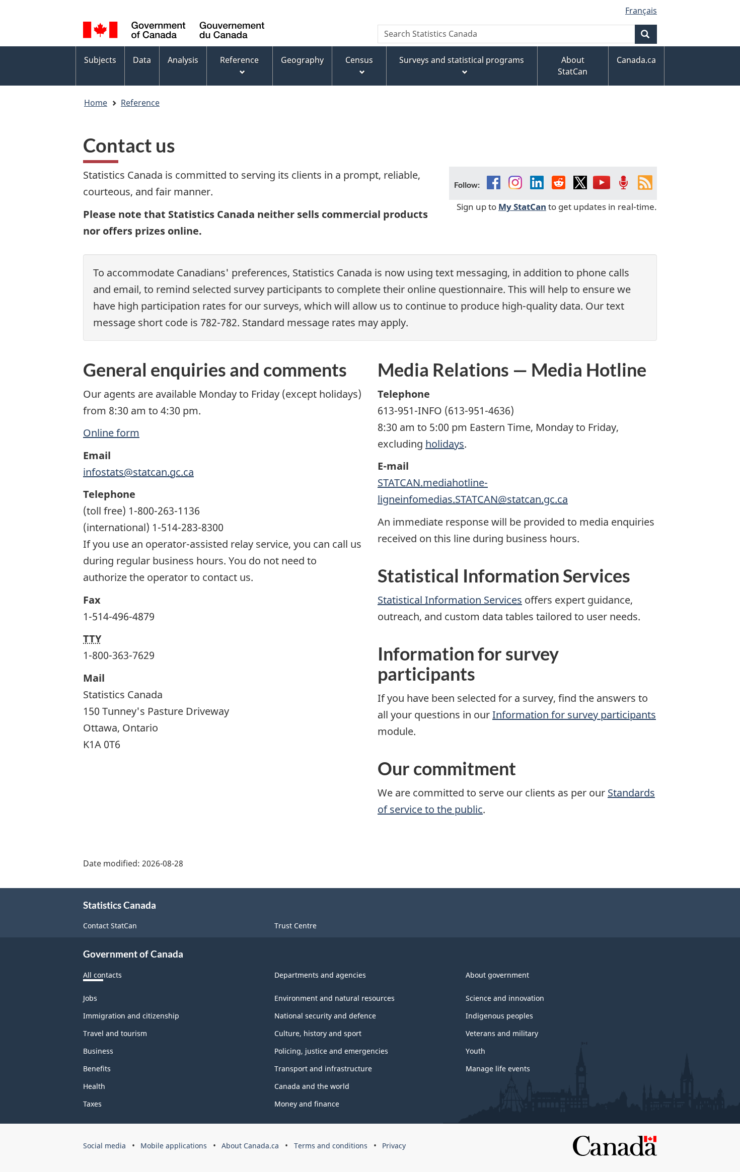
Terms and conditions (330, 1145)
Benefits (97, 1068)
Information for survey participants (574, 714)
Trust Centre (295, 925)
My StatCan (522, 206)
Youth (475, 1051)
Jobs (90, 998)
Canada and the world (311, 1086)
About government (497, 975)
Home (95, 102)
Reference (140, 102)
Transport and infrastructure (323, 1068)
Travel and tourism (115, 1033)
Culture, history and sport (317, 1033)
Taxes (92, 1104)
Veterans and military (502, 1033)
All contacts (102, 975)
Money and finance (306, 1104)
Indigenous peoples (499, 1015)
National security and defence (325, 1015)
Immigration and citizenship (131, 1015)
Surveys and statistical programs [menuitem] (461, 59)
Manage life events (498, 1068)
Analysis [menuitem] (183, 59)
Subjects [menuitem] (100, 59)
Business (98, 1051)
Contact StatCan (110, 925)
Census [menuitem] (359, 59)
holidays (444, 444)
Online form (111, 433)
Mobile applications (173, 1145)
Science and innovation (505, 998)
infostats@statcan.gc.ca (138, 472)
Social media (104, 1145)
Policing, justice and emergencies (331, 1051)
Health (94, 1086)
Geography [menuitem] (302, 59)
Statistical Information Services (450, 600)
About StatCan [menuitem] (572, 65)
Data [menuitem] (142, 59)
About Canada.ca (250, 1145)
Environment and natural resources (334, 998)
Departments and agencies (320, 975)
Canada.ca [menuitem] (636, 59)
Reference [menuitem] (239, 59)
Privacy (394, 1145)
